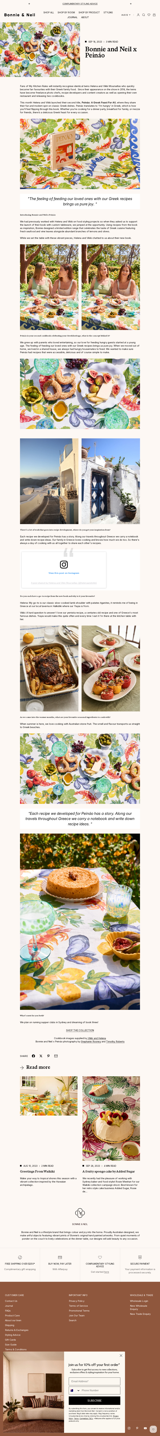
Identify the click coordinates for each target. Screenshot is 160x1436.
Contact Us (11, 1300)
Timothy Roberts (115, 1041)
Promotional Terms (79, 1310)
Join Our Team (77, 1315)
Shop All (48, 12)
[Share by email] (56, 1056)
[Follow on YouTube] (145, 1428)
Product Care (12, 1315)
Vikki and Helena (96, 1038)
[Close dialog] (121, 1355)
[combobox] (74, 1390)
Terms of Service (78, 1305)
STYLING (108, 12)
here (106, 1271)
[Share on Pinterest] (48, 1056)
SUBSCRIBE (95, 1400)
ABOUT (85, 17)
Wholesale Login (139, 1300)
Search (73, 1320)
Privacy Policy (76, 1300)
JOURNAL (72, 17)
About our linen (13, 1320)
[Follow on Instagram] (129, 1428)
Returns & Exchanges (16, 1330)
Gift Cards (10, 1339)
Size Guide (11, 1344)
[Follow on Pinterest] (137, 1428)
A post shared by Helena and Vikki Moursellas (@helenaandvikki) (64, 583)
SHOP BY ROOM (66, 12)
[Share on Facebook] (33, 1056)
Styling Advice (12, 1334)
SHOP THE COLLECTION (80, 1030)
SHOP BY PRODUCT (89, 12)
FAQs (8, 1310)
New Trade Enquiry (140, 1313)
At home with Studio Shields (80, 3)
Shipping (9, 1325)
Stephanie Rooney (91, 1041)
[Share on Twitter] (41, 1056)
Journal (9, 1305)
